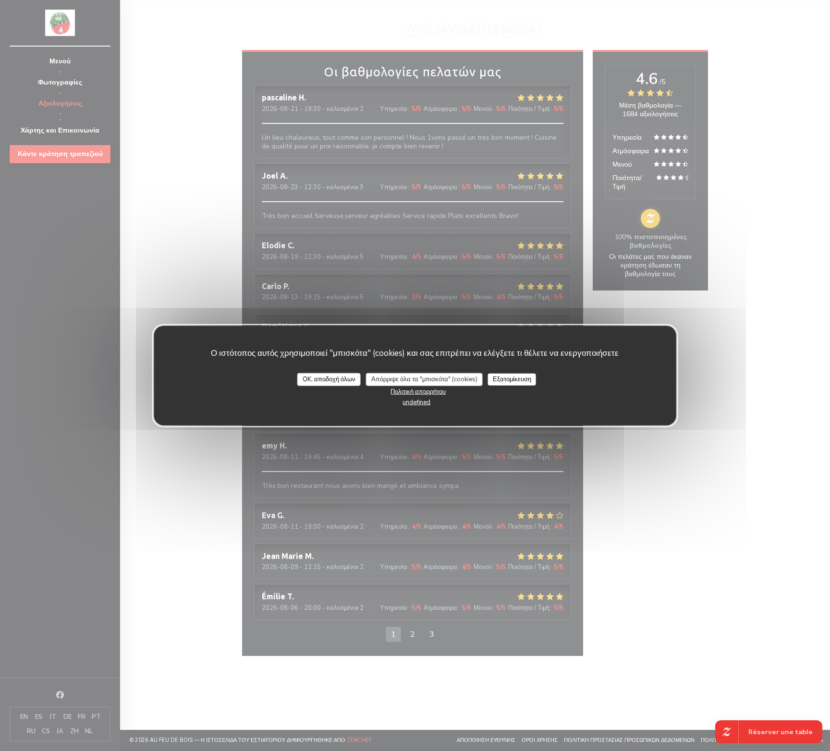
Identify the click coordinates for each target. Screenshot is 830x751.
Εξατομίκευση (512, 379)
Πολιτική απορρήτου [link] (418, 392)
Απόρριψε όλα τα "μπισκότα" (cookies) (424, 379)
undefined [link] (416, 402)
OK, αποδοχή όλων (329, 379)
